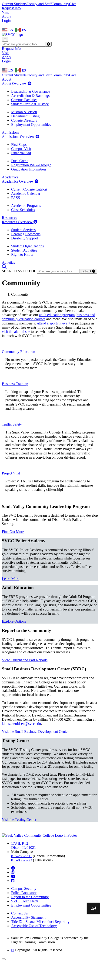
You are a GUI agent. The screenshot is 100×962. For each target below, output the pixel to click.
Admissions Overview (19, 137)
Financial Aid (21, 153)
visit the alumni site (16, 332)
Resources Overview (17, 222)
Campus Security (23, 888)
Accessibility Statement (28, 917)
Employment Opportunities (31, 124)
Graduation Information (28, 169)
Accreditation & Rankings (30, 96)
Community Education (18, 352)
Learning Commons (25, 234)
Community (60, 4)
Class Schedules (23, 210)
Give (72, 4)
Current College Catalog (29, 189)
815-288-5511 (21, 856)
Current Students (14, 4)
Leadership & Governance (30, 91)
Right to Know (22, 254)
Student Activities (24, 250)
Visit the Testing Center (19, 820)
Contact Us (19, 913)
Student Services (23, 230)
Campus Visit (21, 149)
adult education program (57, 315)
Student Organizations (27, 246)
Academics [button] (10, 177)
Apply (6, 16)
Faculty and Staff (39, 4)
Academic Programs (26, 206)
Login (6, 21)
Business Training (15, 384)
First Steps (19, 145)
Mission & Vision (24, 112)
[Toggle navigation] (5, 39)
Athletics (9, 262)
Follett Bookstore (24, 893)
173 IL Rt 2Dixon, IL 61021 (23, 845)
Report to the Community (30, 897)
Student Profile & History (30, 104)
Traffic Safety (12, 424)
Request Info (11, 8)
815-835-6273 (21, 860)
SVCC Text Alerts (24, 901)
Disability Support (24, 238)
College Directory (24, 120)
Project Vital (11, 473)
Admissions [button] (10, 132)
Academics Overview (18, 181)
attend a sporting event (53, 323)
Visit (5, 12)
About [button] (6, 79)
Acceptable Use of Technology (34, 926)
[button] (4, 267)
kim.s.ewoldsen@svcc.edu (21, 724)
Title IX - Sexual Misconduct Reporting (40, 922)
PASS (15, 198)
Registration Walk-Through (31, 165)
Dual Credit (19, 161)
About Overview (15, 83)
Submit (87, 271)
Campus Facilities (24, 100)
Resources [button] (9, 218)
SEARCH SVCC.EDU (19, 271)
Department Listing (25, 116)
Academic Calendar (25, 193)
